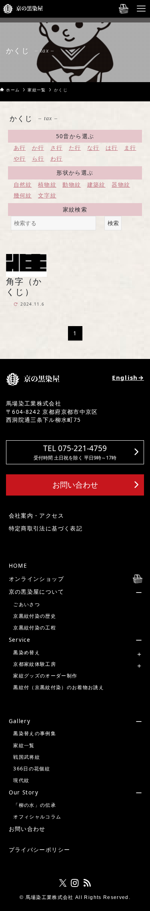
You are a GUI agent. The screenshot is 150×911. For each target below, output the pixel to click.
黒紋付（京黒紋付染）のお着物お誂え (58, 687)
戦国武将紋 (26, 757)
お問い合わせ (27, 828)
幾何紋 (23, 195)
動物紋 (71, 184)
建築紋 (96, 184)
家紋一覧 (23, 745)
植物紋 (47, 184)
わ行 (56, 158)
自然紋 (23, 184)
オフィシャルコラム (37, 816)
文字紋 (47, 195)
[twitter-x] (63, 883)
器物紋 (121, 184)
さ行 (56, 147)
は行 (112, 147)
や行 (20, 158)
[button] (75, 452)
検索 (113, 223)
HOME (18, 565)
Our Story (23, 792)
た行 (75, 147)
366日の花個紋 (31, 768)
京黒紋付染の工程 (34, 627)
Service (19, 639)
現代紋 (21, 780)
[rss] (87, 883)
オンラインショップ (36, 578)
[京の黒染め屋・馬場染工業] (23, 9)
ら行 (38, 158)
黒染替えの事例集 (34, 733)
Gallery (19, 721)
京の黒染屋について (36, 591)
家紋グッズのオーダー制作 (45, 675)
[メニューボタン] (141, 9)
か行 (38, 147)
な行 (93, 147)
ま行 (130, 147)
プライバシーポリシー (39, 849)
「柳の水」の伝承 (34, 805)
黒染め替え (26, 652)
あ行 (20, 147)
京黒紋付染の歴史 (34, 616)
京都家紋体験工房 (34, 664)
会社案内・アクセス (36, 515)
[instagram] (75, 883)
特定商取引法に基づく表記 (45, 528)
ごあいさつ (26, 604)
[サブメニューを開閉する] (76, 592)
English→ (128, 377)
